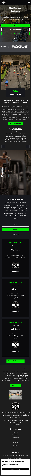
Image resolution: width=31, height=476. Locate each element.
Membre (15, 448)
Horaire (15, 440)
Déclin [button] (15, 472)
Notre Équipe (15, 437)
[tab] (15, 225)
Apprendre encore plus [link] (7, 465)
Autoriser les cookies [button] (15, 469)
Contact (15, 445)
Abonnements (15, 434)
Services (15, 432)
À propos (15, 442)
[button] (29, 2)
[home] (7, 2)
